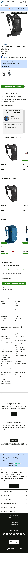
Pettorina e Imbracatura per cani (20, 372)
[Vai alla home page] (2, 394)
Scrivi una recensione (6, 51)
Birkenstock (18, 318)
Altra (2, 312)
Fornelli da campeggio (7, 361)
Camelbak (4, 44)
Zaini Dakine (18, 361)
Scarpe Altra (18, 379)
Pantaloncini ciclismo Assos (20, 364)
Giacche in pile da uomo (5, 349)
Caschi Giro (18, 366)
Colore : (9, 70)
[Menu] (1, 5)
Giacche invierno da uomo (6, 343)
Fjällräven (17, 301)
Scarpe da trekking (6, 368)
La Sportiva (4, 307)
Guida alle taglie (22, 79)
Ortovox (3, 303)
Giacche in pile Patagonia (18, 344)
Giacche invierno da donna (6, 333)
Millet (2, 314)
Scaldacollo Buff (19, 381)
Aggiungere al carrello (12, 86)
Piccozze (3, 365)
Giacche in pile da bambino (19, 337)
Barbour (3, 320)
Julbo (16, 312)
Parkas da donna (5, 336)
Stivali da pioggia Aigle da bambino (20, 341)
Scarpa (16, 305)
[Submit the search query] (26, 5)
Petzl (16, 320)
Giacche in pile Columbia (18, 352)
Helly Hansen (4, 318)
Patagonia (3, 301)
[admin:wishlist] (25, 86)
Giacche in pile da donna (5, 339)
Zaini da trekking (5, 363)
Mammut (17, 309)
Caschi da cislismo (6, 381)
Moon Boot (4, 316)
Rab (2, 305)
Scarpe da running (6, 372)
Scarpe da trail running (7, 370)
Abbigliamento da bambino (19, 333)
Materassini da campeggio (5, 354)
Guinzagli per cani (19, 374)
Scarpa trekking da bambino (6, 378)
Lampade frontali (5, 357)
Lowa (2, 309)
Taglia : (3, 79)
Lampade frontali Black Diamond (21, 356)
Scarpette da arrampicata (4, 375)
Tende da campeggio (6, 351)
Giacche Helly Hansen (20, 349)
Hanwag (17, 316)
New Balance (18, 314)
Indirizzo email (14, 433)
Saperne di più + (6, 66)
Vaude (16, 307)
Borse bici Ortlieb (19, 376)
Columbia (17, 303)
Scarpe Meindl (18, 359)
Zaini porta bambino (6, 383)
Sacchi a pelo (4, 359)
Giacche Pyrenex (19, 347)
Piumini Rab (18, 369)
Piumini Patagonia (19, 386)
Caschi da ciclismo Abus (20, 384)
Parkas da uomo (5, 346)
